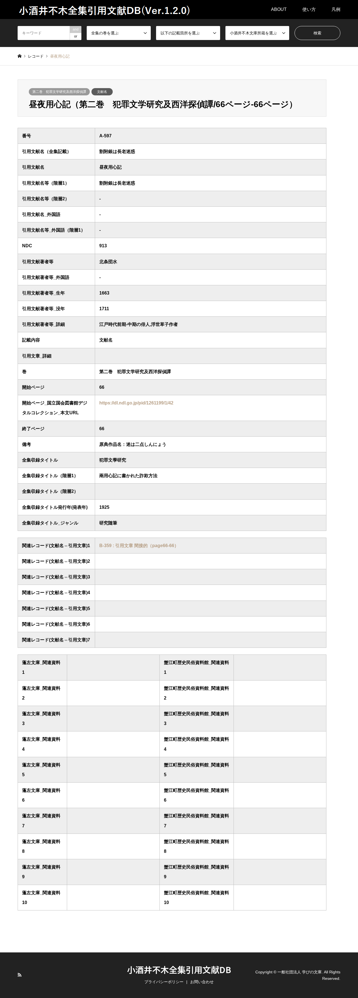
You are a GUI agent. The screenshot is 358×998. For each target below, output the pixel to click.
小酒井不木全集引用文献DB (179, 969)
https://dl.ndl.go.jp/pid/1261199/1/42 (136, 403)
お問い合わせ (202, 982)
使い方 (309, 9)
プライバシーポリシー (163, 982)
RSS (20, 975)
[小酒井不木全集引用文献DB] (105, 9)
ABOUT (279, 9)
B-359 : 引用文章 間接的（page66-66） (139, 545)
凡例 (335, 9)
